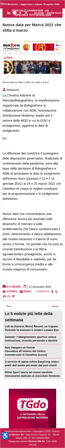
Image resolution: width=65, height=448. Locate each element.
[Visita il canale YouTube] (14, 13)
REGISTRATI (54, 13)
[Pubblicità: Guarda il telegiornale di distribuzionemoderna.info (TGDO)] (32, 408)
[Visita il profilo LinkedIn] (9, 13)
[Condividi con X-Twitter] (56, 291)
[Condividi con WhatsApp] (8, 296)
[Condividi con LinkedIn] (4, 296)
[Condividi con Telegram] (13, 296)
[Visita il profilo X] (26, 13)
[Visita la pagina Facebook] (20, 13)
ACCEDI (39, 13)
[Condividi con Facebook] (52, 291)
